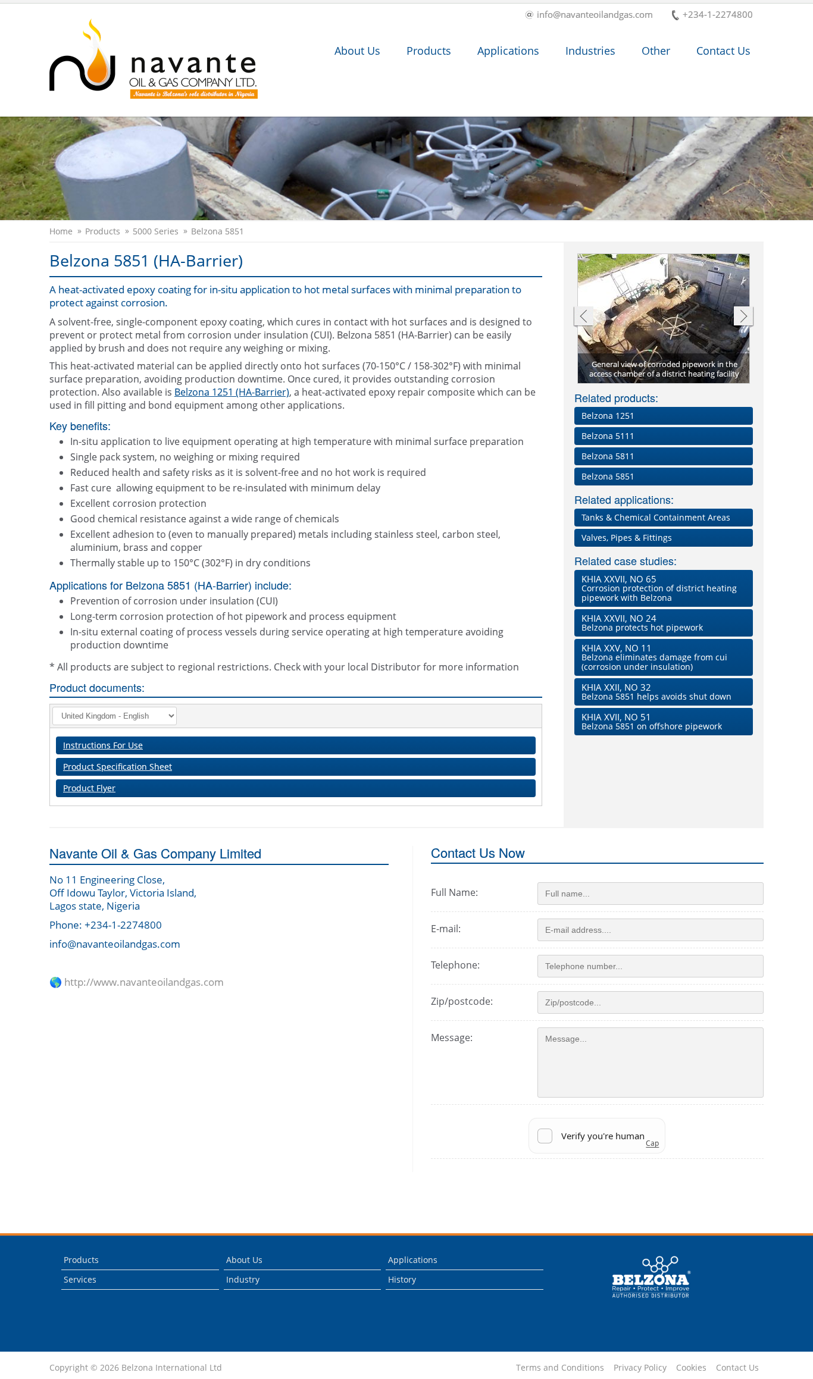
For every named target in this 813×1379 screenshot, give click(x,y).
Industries (590, 50)
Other (656, 50)
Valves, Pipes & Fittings (626, 537)
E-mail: (446, 928)
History (402, 1279)
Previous (583, 317)
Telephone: (455, 964)
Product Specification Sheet (117, 766)
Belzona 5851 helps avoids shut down (656, 691)
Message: (452, 1037)
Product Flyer (89, 788)
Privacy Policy (640, 1368)
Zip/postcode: (462, 1001)
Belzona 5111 (607, 435)
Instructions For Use (103, 745)
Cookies (691, 1368)
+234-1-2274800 (718, 15)
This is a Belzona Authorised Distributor (643, 1300)
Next (743, 317)
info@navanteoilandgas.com (595, 15)
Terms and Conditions (560, 1368)
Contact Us (723, 50)
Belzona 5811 (607, 456)
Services (80, 1279)
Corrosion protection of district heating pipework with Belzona (659, 588)
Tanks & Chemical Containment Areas (655, 517)
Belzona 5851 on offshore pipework (651, 721)
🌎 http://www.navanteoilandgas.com (136, 982)
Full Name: (454, 892)
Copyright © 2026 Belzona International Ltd (135, 1368)
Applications (508, 50)
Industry (242, 1279)
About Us (357, 50)
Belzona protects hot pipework (642, 622)
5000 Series (156, 231)
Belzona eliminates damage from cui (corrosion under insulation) (654, 657)
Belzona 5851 (217, 231)
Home (61, 231)
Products (428, 50)
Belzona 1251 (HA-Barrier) (231, 392)
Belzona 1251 (607, 415)
